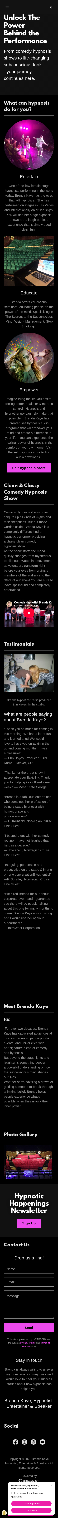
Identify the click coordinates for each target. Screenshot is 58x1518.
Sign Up (29, 1223)
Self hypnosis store (29, 468)
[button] (9, 7)
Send (29, 1327)
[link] (51, 7)
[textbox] (29, 1269)
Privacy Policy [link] (27, 1342)
